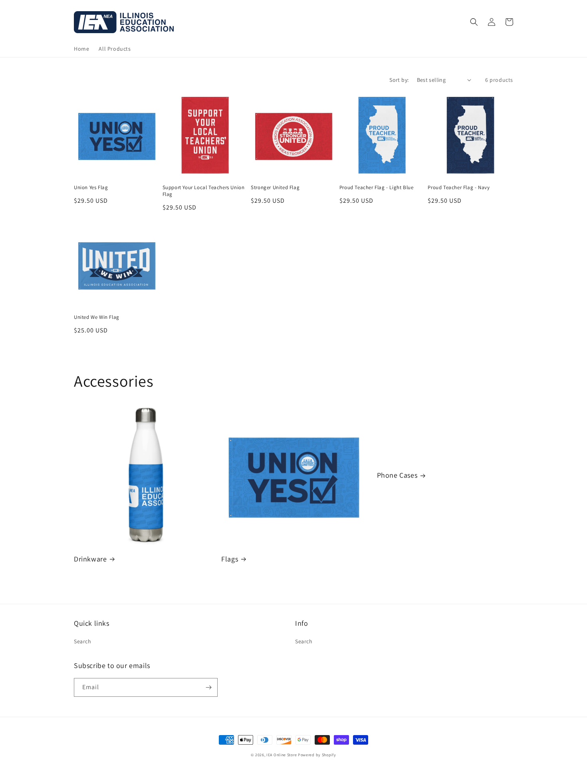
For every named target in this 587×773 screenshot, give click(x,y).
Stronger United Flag (275, 187)
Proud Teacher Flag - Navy (459, 187)
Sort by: (399, 79)
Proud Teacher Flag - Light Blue (376, 187)
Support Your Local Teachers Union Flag (204, 191)
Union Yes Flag (91, 187)
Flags (229, 558)
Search (82, 641)
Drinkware (90, 558)
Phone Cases (397, 475)
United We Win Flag (96, 317)
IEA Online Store (281, 754)
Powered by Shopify (317, 754)
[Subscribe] (208, 687)
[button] (474, 22)
